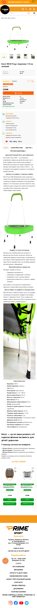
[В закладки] (28, 81)
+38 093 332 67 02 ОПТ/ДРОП (18, 551)
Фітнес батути (7, 448)
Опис (6, 148)
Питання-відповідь (18, 151)
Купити (10, 499)
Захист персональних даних (18, 579)
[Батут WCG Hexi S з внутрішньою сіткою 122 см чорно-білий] (27, 474)
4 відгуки (14, 81)
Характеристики (17, 148)
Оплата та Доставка (18, 573)
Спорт (5, 18)
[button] (2, 486)
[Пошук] (28, 13)
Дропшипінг (18, 589)
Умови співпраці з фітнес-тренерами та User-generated (18, 596)
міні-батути (23, 99)
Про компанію (19, 567)
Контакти (18, 582)
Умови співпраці (18, 585)
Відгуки (29, 148)
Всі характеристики (8, 106)
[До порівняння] (32, 81)
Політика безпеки (18, 592)
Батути (9, 18)
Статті (18, 563)
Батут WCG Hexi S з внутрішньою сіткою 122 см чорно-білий (26, 487)
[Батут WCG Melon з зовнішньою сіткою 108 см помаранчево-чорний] (9, 474)
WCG (21, 73)
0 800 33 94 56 (18, 548)
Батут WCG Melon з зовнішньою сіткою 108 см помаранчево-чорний (9, 487)
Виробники (18, 570)
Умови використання (18, 576)
